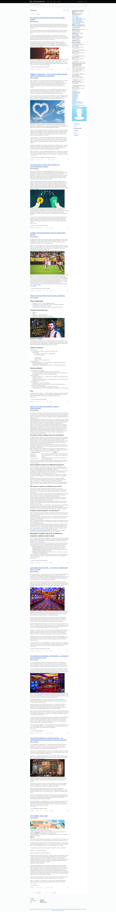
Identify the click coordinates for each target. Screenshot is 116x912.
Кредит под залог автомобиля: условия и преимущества (44, 407)
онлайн (46, 66)
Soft (53, 909)
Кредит (32, 560)
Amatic (49, 648)
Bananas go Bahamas (36, 730)
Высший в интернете (72, 909)
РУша (53, 910)
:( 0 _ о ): (55, 909)
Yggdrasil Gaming (41, 808)
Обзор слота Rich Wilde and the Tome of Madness (47, 296)
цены (36, 885)
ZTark (34, 909)
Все (31, 4)
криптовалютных (42, 225)
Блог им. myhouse (34, 21)
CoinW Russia (59, 176)
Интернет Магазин (65, 909)
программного (38, 66)
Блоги (51, 1)
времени (38, 288)
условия (41, 560)
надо (32, 225)
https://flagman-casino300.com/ (55, 663)
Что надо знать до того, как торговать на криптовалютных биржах (44, 165)
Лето (32, 885)
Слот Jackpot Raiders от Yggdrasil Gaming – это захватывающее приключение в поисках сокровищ (48, 739)
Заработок (75, 15)
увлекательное (42, 157)
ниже (38, 885)
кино (51, 909)
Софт (36, 909)
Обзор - (76, 27)
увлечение (53, 157)
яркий (40, 648)
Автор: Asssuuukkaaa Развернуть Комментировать (78, 76)
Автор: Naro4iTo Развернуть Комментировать (78, 52)
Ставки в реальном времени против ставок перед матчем (47, 234)
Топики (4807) (33, 14)
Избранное (76, 130)
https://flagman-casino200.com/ (57, 575)
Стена (75, 126)
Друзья (75, 132)
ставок (44, 288)
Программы (78, 909)
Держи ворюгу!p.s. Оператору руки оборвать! (78, 82)
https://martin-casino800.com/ (43, 305)
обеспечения (42, 66)
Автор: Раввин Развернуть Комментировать (78, 47)
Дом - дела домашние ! (37, 1)
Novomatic (41, 730)
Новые (38, 4)
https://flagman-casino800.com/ (35, 747)
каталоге (54, 833)
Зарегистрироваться (80, 1)
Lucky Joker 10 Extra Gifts (35, 648)
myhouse (32, 159)
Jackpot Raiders (35, 808)
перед (46, 288)
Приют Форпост (57, 910)
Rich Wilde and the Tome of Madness (41, 399)
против (41, 288)
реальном (35, 288)
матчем (48, 288)
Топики (48, 1)
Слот (32, 730)
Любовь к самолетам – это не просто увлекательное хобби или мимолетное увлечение (48, 75)
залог (35, 560)
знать (34, 225)
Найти (85, 4)
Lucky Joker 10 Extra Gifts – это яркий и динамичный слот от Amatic (49, 568)
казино (48, 66)
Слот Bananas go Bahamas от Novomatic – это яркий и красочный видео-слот (49, 657)
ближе (34, 885)
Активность (59, 1)
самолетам (36, 157)
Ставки (32, 288)
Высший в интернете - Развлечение (78, 9)
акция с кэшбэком (62, 842)
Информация (76, 123)
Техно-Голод (44, 909)
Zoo (63, 910)
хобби (46, 157)
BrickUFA (31, 909)
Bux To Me (59, 909)
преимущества (45, 560)
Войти (85, 1)
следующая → (39, 892)
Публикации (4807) (78, 128)
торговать (38, 225)
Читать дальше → (33, 155)
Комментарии (38, 14)
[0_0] (82, 909)
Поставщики (33, 66)
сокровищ (45, 808)
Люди (55, 1)
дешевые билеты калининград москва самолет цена (48, 85)
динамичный (44, 648)
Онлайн (34, 4)
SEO (61, 910)
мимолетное (49, 157)
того (36, 225)
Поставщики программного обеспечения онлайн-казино (47, 18)
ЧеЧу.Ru (48, 909)
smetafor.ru (40, 909)
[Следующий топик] (89, 12)
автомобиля (38, 560)
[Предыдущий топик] (89, 10)
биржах (47, 225)
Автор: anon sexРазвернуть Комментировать (78, 58)
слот (46, 648)
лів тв (34, 246)
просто (39, 157)
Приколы (84, 909)
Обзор (32, 399)
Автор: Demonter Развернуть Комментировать (78, 88)
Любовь (32, 157)
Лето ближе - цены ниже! (39, 816)
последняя (54, 892)
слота (34, 399)
